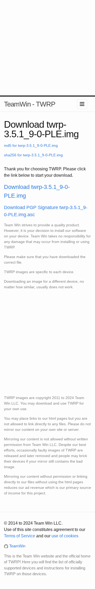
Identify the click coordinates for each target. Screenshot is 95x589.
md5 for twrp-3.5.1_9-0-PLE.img (31, 145)
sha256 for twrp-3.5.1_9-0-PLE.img (33, 155)
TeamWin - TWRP (29, 104)
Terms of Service (19, 536)
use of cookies (64, 536)
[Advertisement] (47, 47)
